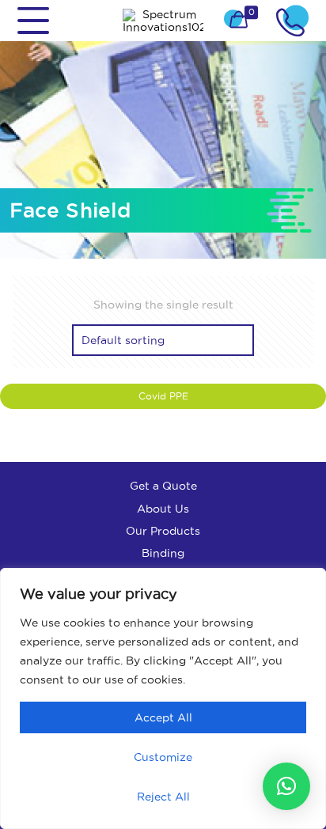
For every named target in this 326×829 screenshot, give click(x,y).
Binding (163, 553)
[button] (286, 786)
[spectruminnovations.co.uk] (163, 20)
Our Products (163, 530)
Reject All (163, 796)
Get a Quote (163, 485)
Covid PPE (163, 396)
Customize (163, 757)
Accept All (163, 717)
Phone (292, 20)
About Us (163, 508)
